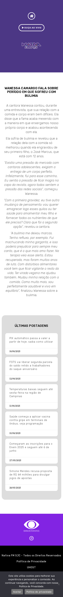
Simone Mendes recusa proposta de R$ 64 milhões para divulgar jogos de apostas (30, 475)
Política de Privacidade (31, 561)
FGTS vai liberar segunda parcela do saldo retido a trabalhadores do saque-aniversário (30, 366)
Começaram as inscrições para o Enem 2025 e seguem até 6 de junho (30, 447)
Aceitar (17, 591)
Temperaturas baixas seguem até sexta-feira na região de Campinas (31, 393)
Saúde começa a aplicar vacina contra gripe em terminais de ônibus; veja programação (29, 420)
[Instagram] (31, 538)
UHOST (31, 567)
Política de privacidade (39, 591)
